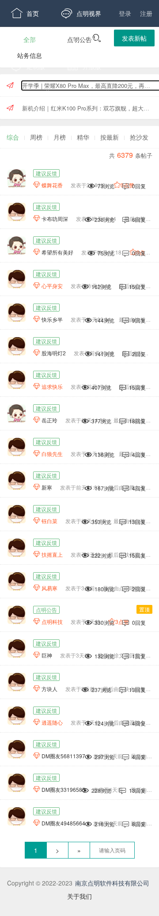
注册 (146, 13)
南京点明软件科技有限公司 (112, 882)
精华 (83, 137)
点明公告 (46, 609)
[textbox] (112, 850)
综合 (13, 137)
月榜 (59, 137)
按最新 (109, 137)
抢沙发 (139, 137)
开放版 (84, 66)
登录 (125, 13)
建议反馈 (46, 173)
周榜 (36, 137)
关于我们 (79, 896)
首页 (25, 13)
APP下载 (31, 93)
